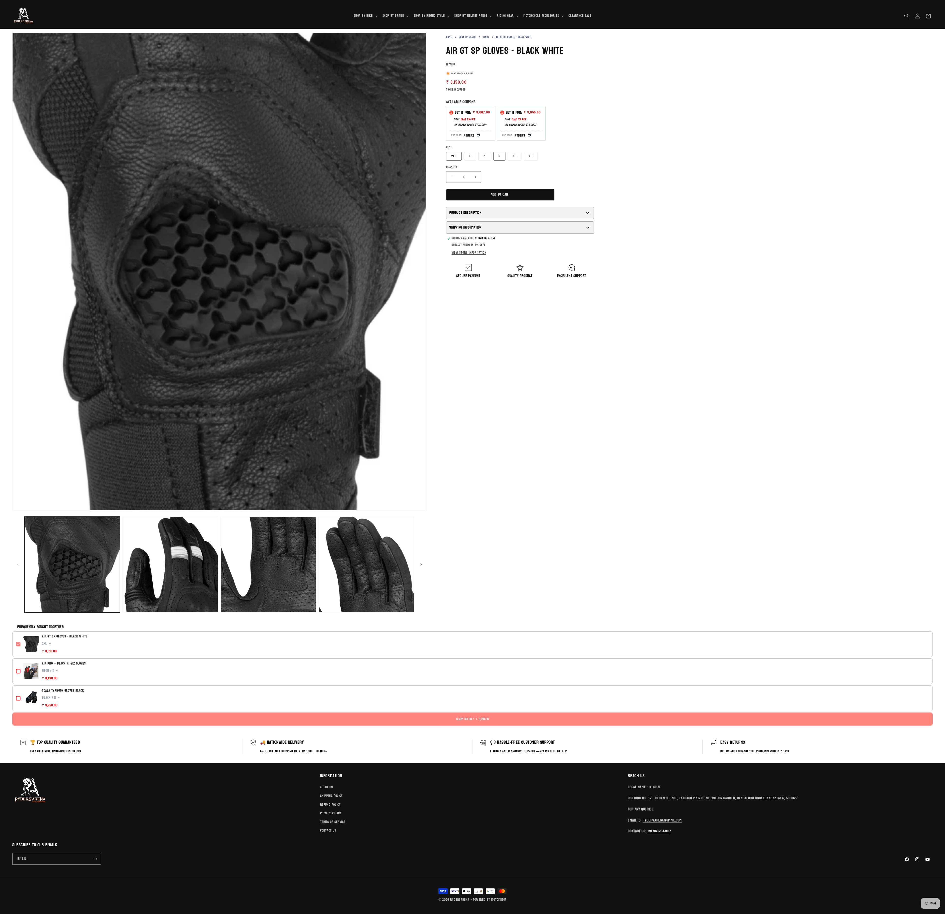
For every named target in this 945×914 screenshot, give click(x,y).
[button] (365, 16)
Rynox (486, 37)
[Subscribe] (95, 859)
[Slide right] (421, 564)
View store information (469, 252)
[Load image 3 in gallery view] (268, 564)
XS (533, 157)
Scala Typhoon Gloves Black (63, 690)
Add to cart (500, 194)
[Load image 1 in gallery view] (72, 564)
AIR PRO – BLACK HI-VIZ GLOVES (64, 663)
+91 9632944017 (659, 831)
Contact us (328, 830)
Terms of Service (333, 822)
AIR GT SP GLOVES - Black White (65, 636)
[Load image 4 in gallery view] (366, 564)
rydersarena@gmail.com (662, 820)
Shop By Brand (467, 37)
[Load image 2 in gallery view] (170, 564)
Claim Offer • (472, 719)
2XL (454, 156)
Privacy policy (330, 813)
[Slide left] (17, 564)
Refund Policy (330, 805)
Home (449, 37)
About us (326, 787)
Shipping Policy (331, 796)
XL (517, 157)
